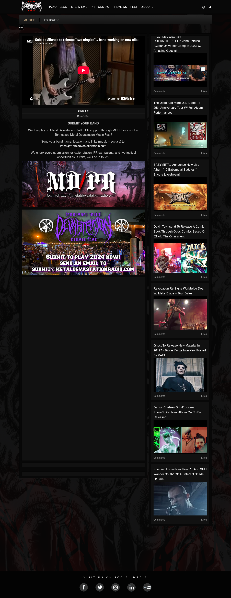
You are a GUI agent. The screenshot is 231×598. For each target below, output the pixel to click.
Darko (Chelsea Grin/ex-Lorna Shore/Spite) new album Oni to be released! (177, 412)
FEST (133, 7)
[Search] (210, 6)
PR (93, 7)
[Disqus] (83, 325)
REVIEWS (120, 7)
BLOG (63, 7)
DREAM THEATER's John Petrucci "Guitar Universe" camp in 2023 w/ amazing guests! (177, 45)
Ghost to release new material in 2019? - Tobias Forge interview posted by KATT (180, 350)
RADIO (52, 7)
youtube (29, 20)
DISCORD (147, 7)
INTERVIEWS (79, 7)
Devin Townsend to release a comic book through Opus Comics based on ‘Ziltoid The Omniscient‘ (180, 231)
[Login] (203, 6)
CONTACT (104, 7)
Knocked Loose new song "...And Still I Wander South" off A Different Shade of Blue (180, 474)
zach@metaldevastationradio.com (83, 145)
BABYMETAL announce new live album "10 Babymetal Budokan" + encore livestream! (176, 169)
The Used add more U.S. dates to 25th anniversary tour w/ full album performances (178, 107)
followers (51, 20)
